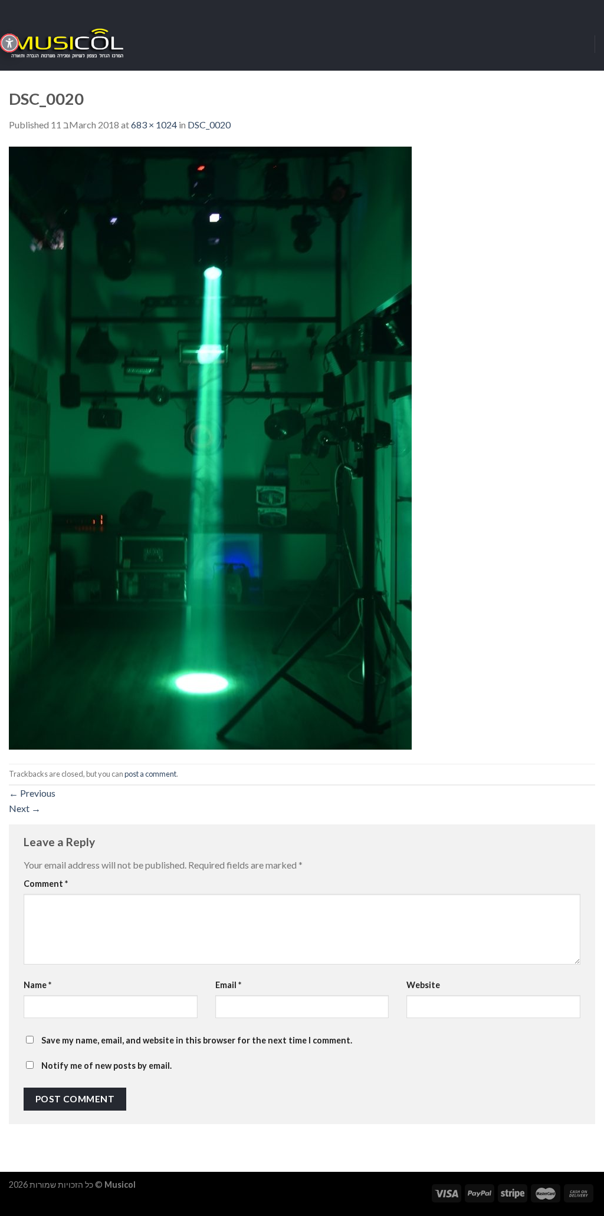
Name (37, 985)
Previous (32, 792)
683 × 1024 (154, 124)
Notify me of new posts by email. (106, 1066)
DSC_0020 (209, 124)
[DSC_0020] (210, 446)
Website (423, 985)
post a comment (150, 773)
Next (25, 808)
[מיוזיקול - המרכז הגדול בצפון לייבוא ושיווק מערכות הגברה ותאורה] (68, 44)
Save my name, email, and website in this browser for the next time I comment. (196, 1040)
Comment (46, 884)
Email (228, 985)
